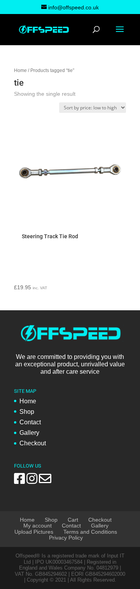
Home (20, 70)
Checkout (32, 443)
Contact (30, 422)
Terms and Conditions (90, 532)
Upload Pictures (33, 532)
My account (37, 525)
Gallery (29, 432)
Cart (73, 520)
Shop (26, 411)
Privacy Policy (66, 537)
